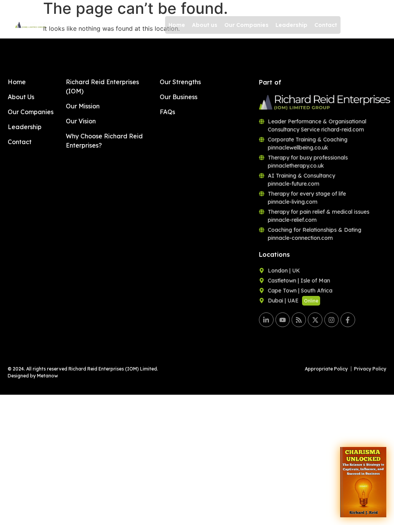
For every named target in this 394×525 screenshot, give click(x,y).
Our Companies (246, 25)
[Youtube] (282, 319)
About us (204, 25)
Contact (325, 25)
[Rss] (299, 319)
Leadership (291, 25)
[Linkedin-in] (266, 319)
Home (177, 25)
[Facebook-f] (348, 319)
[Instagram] (331, 319)
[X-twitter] (315, 319)
